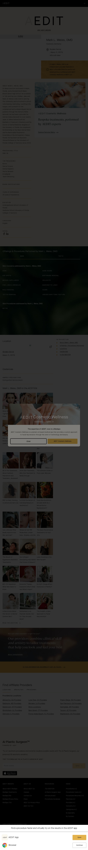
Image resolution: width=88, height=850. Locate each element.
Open (79, 837)
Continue (79, 845)
